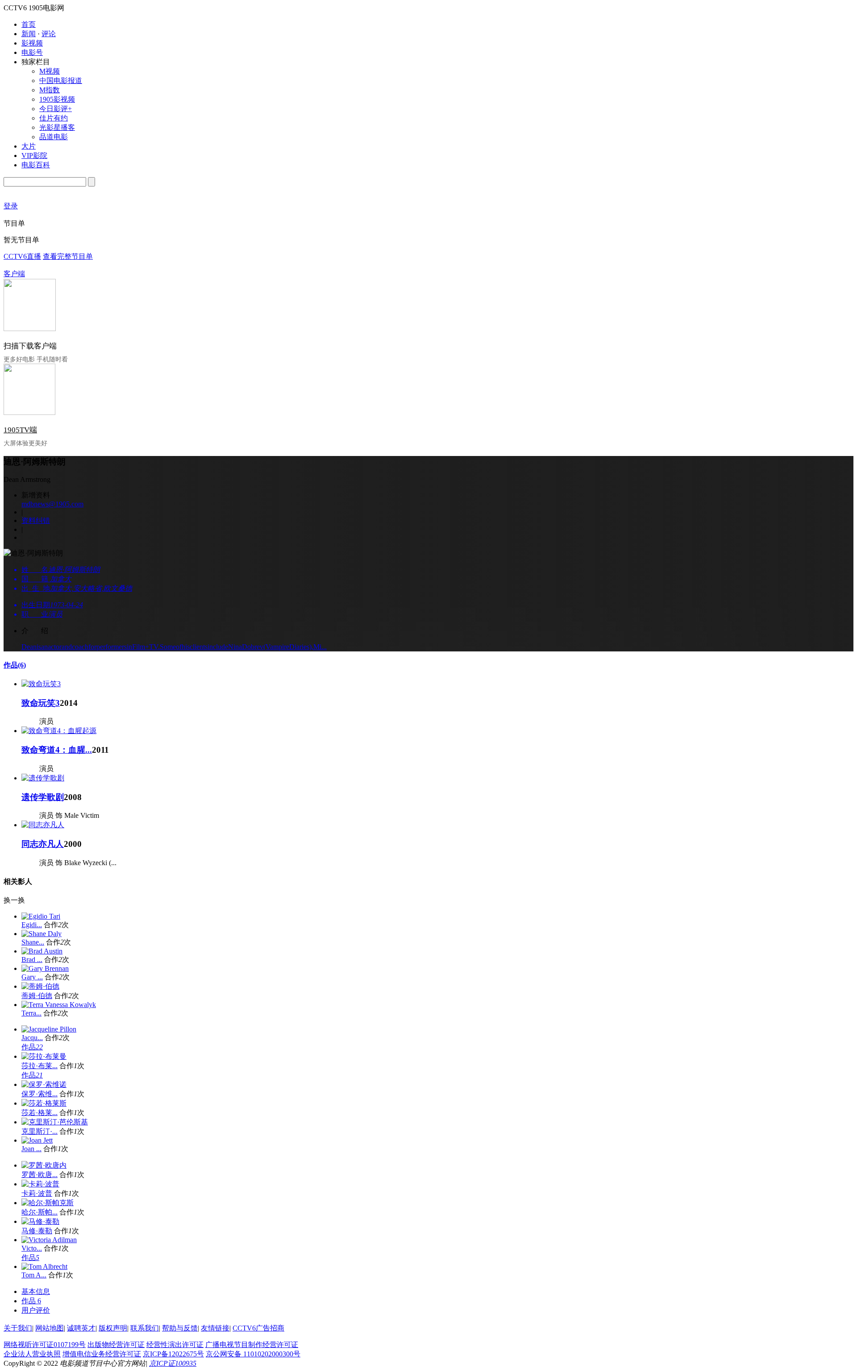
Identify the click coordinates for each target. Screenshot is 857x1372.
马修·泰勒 (36, 1231)
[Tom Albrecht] (44, 1266)
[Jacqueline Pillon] (48, 1029)
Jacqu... (32, 1037)
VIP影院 (34, 155)
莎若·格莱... (39, 1112)
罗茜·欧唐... (39, 1174)
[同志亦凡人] (42, 825)
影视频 (32, 43)
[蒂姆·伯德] (40, 986)
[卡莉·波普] (40, 1184)
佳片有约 (53, 118)
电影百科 (35, 165)
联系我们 (144, 1328)
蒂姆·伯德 (36, 995)
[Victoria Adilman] (49, 1240)
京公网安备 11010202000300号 (253, 1354)
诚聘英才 (81, 1328)
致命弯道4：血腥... (56, 749)
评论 (49, 33)
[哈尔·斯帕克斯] (47, 1202)
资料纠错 (35, 520)
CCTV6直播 (22, 256)
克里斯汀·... (39, 1131)
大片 (28, 146)
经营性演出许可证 (175, 1344)
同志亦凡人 (42, 844)
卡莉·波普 (36, 1193)
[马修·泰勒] (40, 1221)
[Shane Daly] (41, 933)
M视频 (49, 71)
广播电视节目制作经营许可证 (251, 1344)
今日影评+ (55, 108)
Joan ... (31, 1148)
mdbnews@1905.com (52, 504)
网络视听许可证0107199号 (45, 1344)
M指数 (49, 90)
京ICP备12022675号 (173, 1354)
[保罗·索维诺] (44, 1084)
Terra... (31, 1013)
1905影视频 (57, 99)
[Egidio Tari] (40, 916)
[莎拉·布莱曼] (44, 1056)
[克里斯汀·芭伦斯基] (54, 1122)
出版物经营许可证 (116, 1344)
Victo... (31, 1248)
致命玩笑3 (40, 703)
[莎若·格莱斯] (44, 1103)
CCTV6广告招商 (258, 1328)
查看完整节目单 (68, 256)
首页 (28, 24)
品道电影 (53, 137)
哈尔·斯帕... (39, 1212)
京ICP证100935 (172, 1363)
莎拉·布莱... (39, 1065)
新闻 (28, 33)
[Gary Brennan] (45, 968)
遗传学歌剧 (42, 797)
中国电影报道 (60, 80)
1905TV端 (20, 430)
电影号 (32, 52)
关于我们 (18, 1328)
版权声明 (113, 1328)
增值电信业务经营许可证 (101, 1354)
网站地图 (49, 1328)
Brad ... (31, 959)
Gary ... (32, 977)
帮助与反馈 (180, 1328)
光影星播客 (57, 127)
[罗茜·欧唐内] (44, 1165)
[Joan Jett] (37, 1140)
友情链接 (215, 1328)
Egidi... (31, 924)
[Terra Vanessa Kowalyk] (58, 1004)
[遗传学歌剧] (42, 778)
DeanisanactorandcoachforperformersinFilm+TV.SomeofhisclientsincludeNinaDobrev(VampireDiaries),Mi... (174, 647)
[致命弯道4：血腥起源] (58, 730)
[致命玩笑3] (41, 684)
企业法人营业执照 (32, 1354)
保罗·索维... (39, 1094)
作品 (15, 665)
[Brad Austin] (41, 951)
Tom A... (33, 1275)
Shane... (32, 942)
